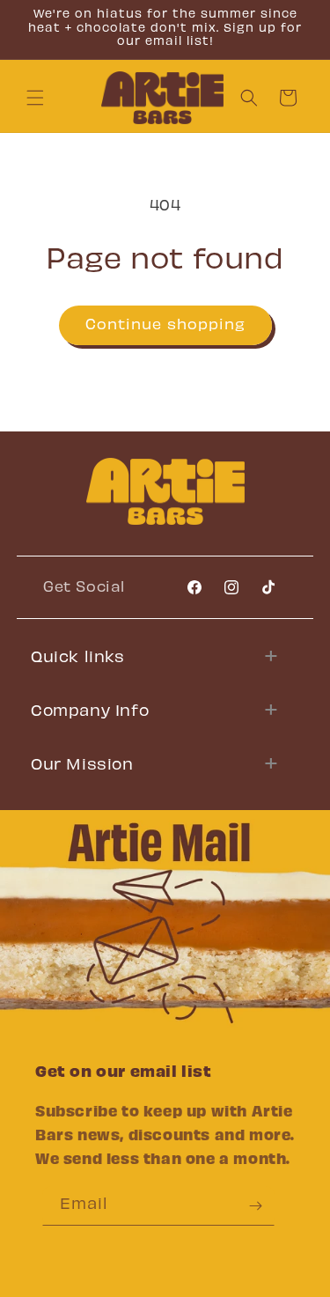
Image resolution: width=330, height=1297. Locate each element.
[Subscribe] (255, 1206)
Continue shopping (165, 325)
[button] (35, 97)
